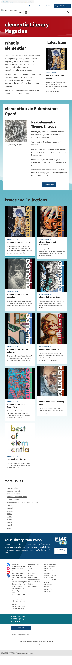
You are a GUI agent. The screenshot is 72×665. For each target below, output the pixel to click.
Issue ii (9, 525)
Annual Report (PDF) (50, 580)
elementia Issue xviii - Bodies (51, 349)
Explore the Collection (18, 566)
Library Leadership (49, 566)
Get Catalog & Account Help (19, 592)
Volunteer (14, 604)
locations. (28, 93)
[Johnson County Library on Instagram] (8, 568)
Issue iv (9, 519)
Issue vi (9, 513)
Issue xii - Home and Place (17, 496)
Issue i (9, 528)
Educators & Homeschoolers (33, 576)
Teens (30, 569)
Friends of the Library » (18, 607)
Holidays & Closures (50, 575)
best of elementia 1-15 (16, 459)
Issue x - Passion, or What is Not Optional (23, 502)
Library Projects (49, 571)
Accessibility (48, 589)
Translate (29, 2)
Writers (30, 584)
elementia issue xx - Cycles (50, 297)
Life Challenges (32, 586)
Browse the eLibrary (18, 571)
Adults (30, 566)
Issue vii (10, 511)
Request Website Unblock (19, 595)
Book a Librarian (17, 586)
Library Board (48, 569)
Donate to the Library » (18, 609)
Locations (47, 573)
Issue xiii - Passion (13, 494)
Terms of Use (23, 642)
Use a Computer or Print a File (19, 579)
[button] (36, 6)
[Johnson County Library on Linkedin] (8, 576)
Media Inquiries (48, 585)
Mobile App (47, 591)
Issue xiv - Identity (14, 491)
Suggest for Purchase (18, 584)
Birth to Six (31, 573)
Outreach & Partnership (18, 602)
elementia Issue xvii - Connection (16, 405)
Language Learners (34, 582)
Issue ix (9, 505)
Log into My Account (18, 589)
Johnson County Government (20, 635)
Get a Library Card (17, 573)
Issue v (9, 516)
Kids (29, 571)
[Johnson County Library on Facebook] (8, 564)
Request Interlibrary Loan (19, 582)
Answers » (47, 582)
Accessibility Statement (46, 642)
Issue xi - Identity (13, 499)
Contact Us (21, 628)
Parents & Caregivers (34, 580)
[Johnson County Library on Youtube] (8, 572)
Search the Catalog (17, 569)
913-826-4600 (15, 621)
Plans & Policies (48, 578)
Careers (46, 587)
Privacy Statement (32, 642)
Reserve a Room (17, 575)
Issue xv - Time (12, 488)
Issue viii (10, 508)
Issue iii (9, 522)
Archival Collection (51, 73)
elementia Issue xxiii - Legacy (19, 242)
